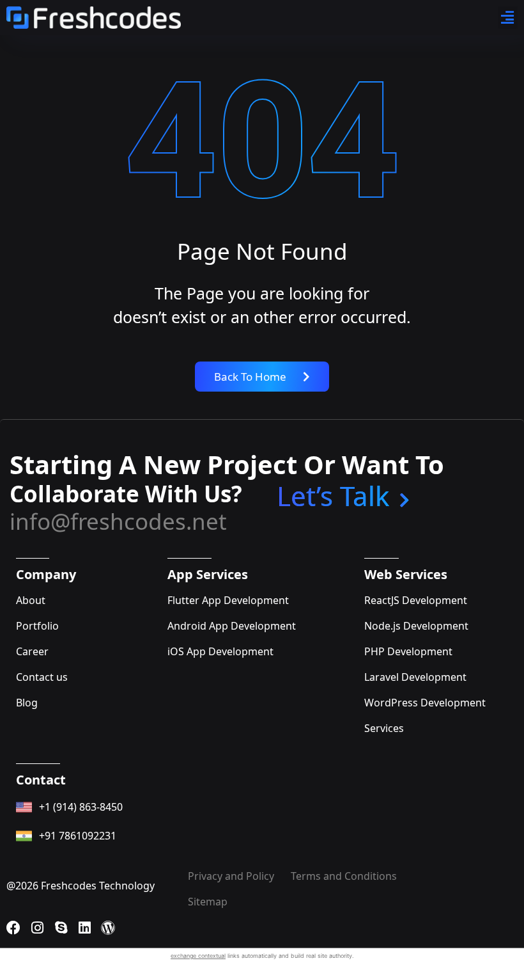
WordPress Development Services (425, 715)
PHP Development (408, 651)
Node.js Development (416, 626)
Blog (27, 703)
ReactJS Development (415, 600)
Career (32, 651)
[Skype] (61, 928)
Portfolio (37, 626)
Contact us (42, 677)
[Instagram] (37, 928)
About (30, 600)
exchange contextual (198, 955)
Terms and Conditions (344, 876)
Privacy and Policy (231, 876)
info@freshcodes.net (118, 521)
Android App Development (231, 626)
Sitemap (207, 902)
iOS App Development (220, 651)
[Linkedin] (84, 928)
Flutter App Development (228, 600)
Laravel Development (415, 677)
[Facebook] (13, 928)
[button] (508, 17)
